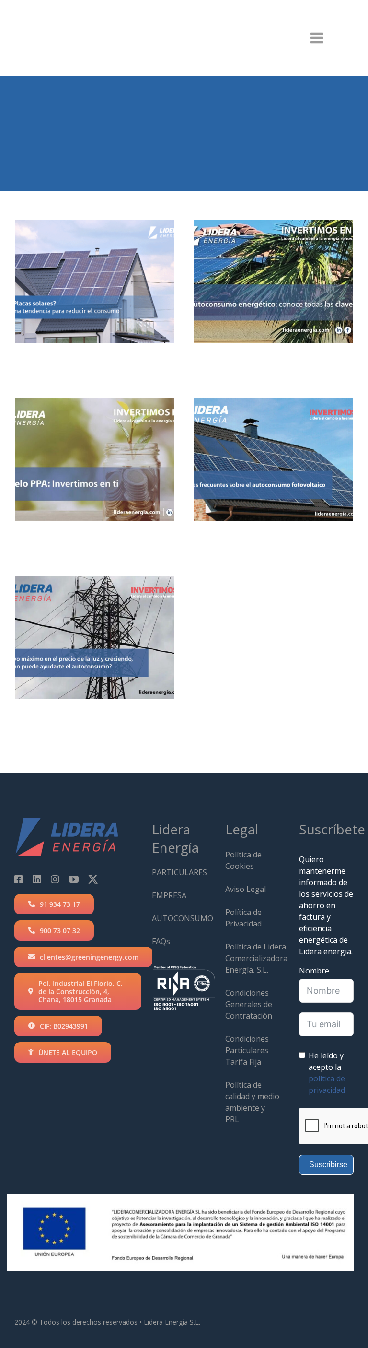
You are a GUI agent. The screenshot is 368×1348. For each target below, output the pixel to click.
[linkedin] (37, 879)
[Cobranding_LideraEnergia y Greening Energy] (54, 17)
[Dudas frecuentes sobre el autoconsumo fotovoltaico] (273, 459)
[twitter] (93, 879)
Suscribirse (328, 1164)
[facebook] (18, 879)
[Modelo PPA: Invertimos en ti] (94, 459)
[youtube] (74, 879)
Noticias (94, 329)
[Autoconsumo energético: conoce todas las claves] (273, 281)
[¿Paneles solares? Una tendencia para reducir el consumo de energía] (94, 281)
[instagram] (55, 879)
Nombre (314, 970)
